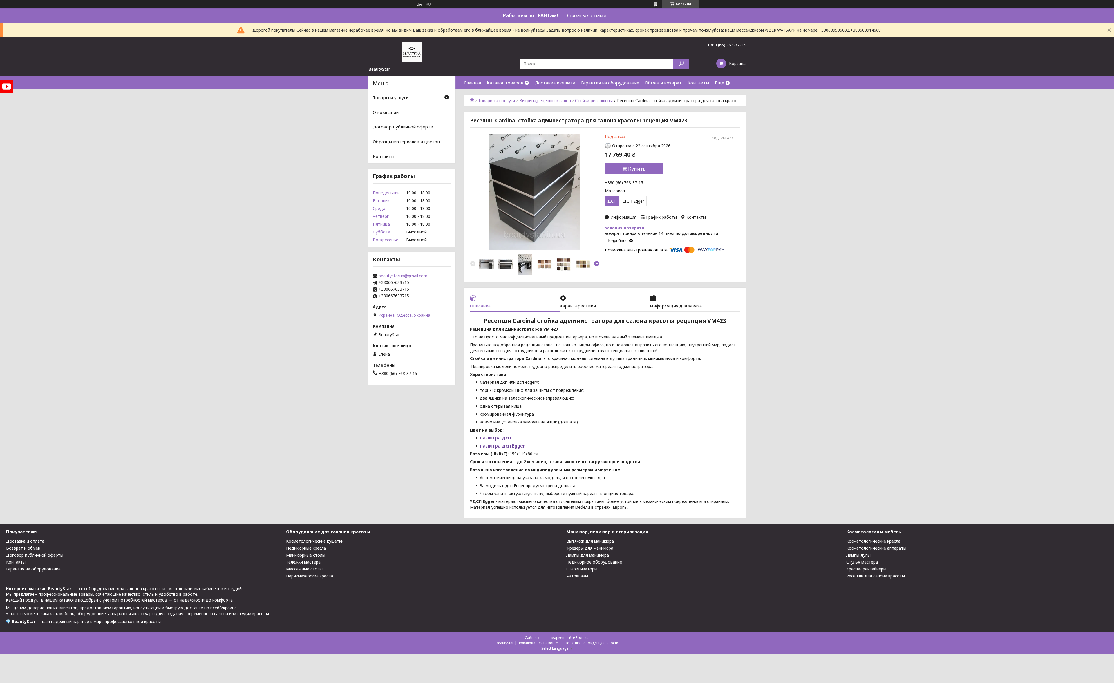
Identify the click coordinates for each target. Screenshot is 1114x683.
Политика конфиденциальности (591, 642)
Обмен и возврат (663, 83)
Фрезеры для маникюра (589, 548)
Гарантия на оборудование (610, 83)
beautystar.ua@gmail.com (403, 275)
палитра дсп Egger (502, 446)
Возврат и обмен (23, 548)
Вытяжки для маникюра (590, 541)
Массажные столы (304, 569)
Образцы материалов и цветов (406, 141)
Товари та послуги (496, 100)
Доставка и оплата (555, 83)
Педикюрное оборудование (594, 562)
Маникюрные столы (305, 555)
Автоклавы (577, 576)
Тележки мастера (303, 562)
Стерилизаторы (581, 569)
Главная (472, 83)
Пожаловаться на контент (539, 642)
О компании (386, 112)
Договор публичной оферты (34, 555)
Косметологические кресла (873, 541)
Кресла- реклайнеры (866, 569)
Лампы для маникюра (587, 555)
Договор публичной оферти (403, 127)
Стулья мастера (862, 562)
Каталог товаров (505, 83)
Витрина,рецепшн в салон (545, 100)
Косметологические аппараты (876, 548)
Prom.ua (582, 637)
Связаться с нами (587, 15)
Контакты (698, 83)
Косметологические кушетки (314, 541)
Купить (636, 169)
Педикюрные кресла (306, 548)
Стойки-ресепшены (594, 100)
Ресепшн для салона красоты (875, 576)
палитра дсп (495, 437)
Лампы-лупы (858, 555)
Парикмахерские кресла (309, 576)
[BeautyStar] (412, 52)
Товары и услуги (390, 97)
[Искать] (681, 64)
